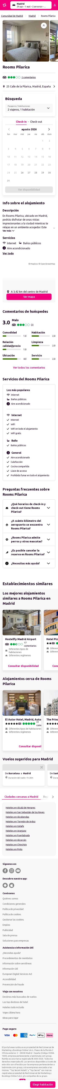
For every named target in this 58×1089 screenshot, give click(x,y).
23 (49, 164)
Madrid (32, 16)
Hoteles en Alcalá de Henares (20, 807)
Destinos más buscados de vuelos (20, 997)
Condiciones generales (14, 904)
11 (15, 156)
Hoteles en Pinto (14, 849)
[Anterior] (9, 129)
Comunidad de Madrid (12, 16)
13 (29, 156)
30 (49, 172)
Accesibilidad (9, 979)
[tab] (21, 797)
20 (29, 164)
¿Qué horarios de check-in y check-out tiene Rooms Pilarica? (28, 508)
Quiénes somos (10, 898)
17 (8, 164)
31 (8, 180)
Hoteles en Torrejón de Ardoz (20, 821)
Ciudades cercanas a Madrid (21, 796)
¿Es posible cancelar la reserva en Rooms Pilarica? (28, 552)
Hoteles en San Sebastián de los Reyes (25, 812)
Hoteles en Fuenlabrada (18, 835)
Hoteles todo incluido (13, 1007)
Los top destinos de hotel (15, 1002)
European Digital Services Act (17, 974)
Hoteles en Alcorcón (16, 840)
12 (22, 156)
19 (22, 164)
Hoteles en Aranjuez (16, 831)
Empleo (6, 925)
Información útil (10, 968)
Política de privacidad (13, 909)
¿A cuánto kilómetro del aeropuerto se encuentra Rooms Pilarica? (27, 524)
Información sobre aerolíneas (17, 963)
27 (29, 172)
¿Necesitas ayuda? (12, 953)
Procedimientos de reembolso (18, 958)
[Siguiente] (49, 129)
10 (8, 156)
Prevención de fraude (13, 984)
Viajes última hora (11, 1012)
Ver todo (8, 253)
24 (8, 172)
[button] (26, 41)
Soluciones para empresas (16, 940)
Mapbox (34, 264)
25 (15, 172)
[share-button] (44, 25)
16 (49, 156)
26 (22, 172)
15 (42, 156)
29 (42, 172)
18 (15, 164)
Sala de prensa (10, 935)
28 (35, 172)
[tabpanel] (29, 829)
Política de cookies (12, 914)
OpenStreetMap (47, 264)
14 (35, 156)
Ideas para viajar (10, 1018)
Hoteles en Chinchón (16, 844)
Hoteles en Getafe (15, 826)
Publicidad (8, 930)
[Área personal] (55, 5)
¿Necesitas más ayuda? (25, 563)
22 (42, 164)
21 (35, 164)
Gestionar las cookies (13, 919)
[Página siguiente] (52, 796)
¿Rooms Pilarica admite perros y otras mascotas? (26, 539)
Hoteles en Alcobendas (17, 817)
